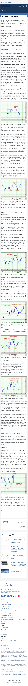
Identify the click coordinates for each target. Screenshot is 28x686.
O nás (2, 638)
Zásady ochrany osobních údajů (8, 671)
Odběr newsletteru (5, 606)
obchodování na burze (5, 651)
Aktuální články (4, 602)
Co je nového (4, 629)
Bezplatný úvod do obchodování (8, 640)
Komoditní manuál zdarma (7, 615)
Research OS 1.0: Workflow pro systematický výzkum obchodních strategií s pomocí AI (18, 572)
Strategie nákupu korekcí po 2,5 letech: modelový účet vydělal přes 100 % (17, 541)
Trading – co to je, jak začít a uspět (8, 610)
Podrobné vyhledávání (6, 604)
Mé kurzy (10, 2)
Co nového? (4, 2)
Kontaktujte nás (11, 680)
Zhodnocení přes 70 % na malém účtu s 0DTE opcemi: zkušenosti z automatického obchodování (17, 549)
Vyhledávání (4, 634)
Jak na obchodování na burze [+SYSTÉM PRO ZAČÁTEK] (13, 619)
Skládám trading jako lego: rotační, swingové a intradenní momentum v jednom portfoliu (18, 564)
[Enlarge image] (14, 112)
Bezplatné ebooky (5, 608)
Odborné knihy (4, 645)
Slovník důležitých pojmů (6, 613)
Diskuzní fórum (4, 627)
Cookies (18, 680)
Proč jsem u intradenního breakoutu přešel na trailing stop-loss (18, 557)
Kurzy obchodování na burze (7, 643)
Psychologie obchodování (7, 617)
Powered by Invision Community (14, 682)
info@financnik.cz (5, 592)
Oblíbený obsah (4, 632)
